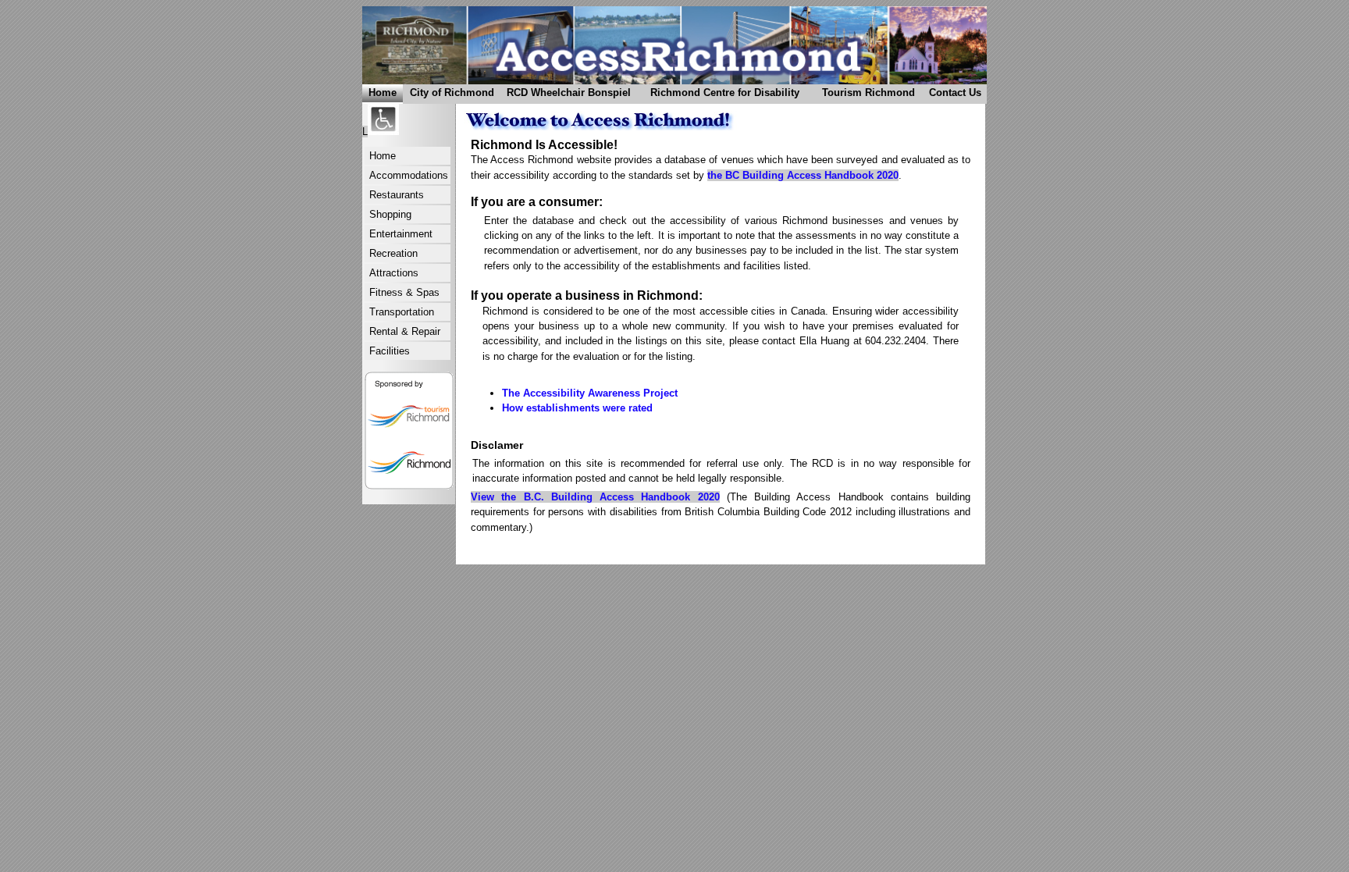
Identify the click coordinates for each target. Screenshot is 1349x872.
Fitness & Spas (404, 292)
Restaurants (396, 195)
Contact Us (952, 95)
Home (382, 92)
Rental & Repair (404, 331)
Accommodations (408, 175)
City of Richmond (448, 95)
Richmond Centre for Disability (717, 95)
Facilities (389, 351)
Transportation (401, 312)
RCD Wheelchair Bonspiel (566, 95)
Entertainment (400, 234)
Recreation (393, 253)
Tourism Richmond (864, 95)
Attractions (393, 273)
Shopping (390, 214)
